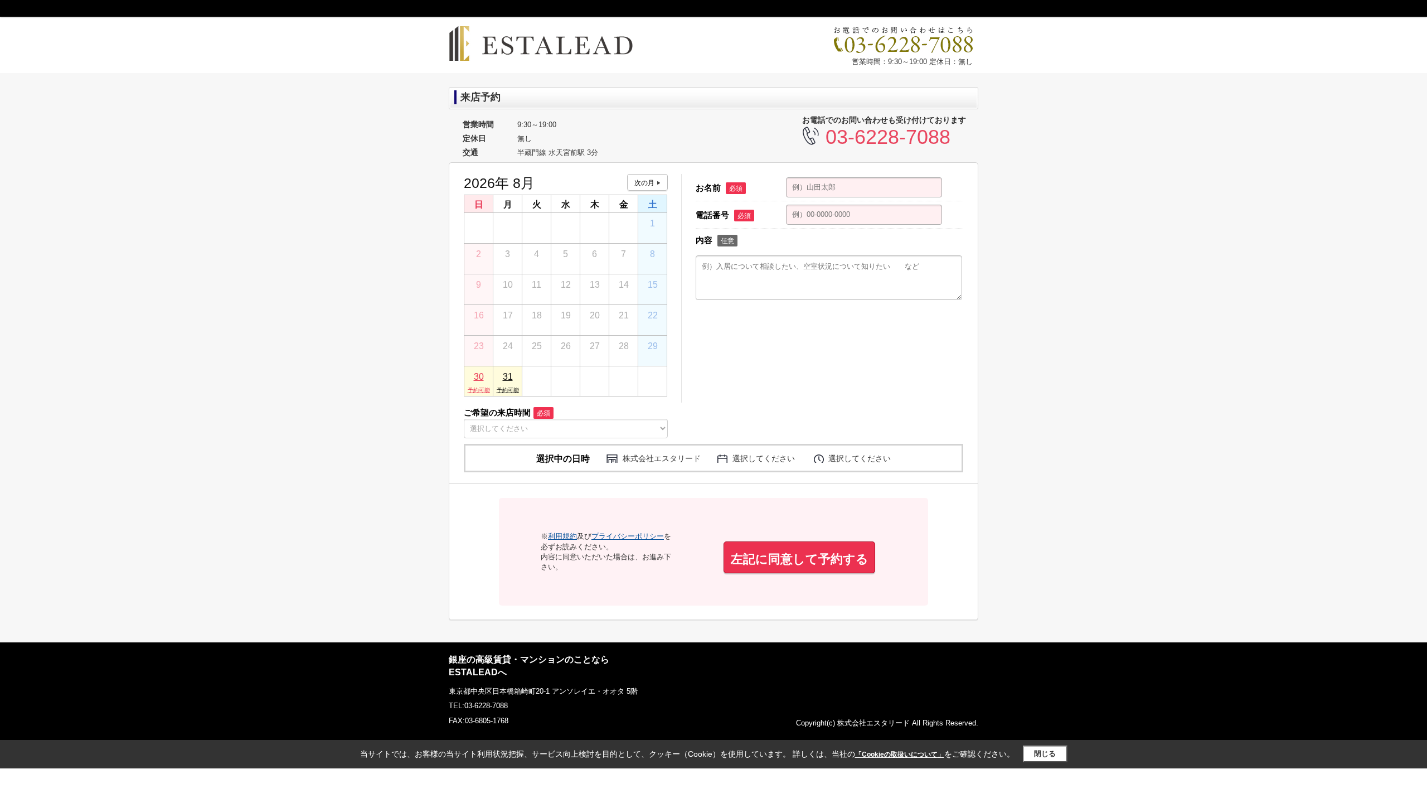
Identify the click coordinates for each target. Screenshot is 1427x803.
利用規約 (562, 536)
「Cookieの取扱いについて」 (899, 754)
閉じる (1045, 753)
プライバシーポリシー (627, 536)
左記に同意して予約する (799, 559)
